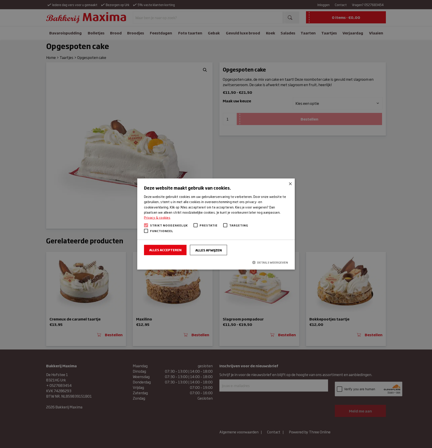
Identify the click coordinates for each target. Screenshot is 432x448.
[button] (216, 262)
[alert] (216, 224)
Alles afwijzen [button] (208, 249)
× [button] (289, 183)
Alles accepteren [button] (165, 249)
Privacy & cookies (157, 217)
